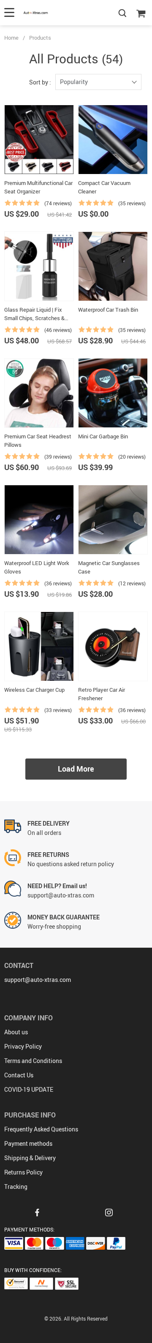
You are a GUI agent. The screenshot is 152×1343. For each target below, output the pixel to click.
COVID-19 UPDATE (28, 1089)
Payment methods (28, 1143)
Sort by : (40, 82)
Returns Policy (23, 1172)
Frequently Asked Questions (41, 1129)
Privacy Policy (23, 1046)
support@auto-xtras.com (37, 980)
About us (16, 1032)
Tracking (15, 1187)
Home (11, 37)
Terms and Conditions (33, 1061)
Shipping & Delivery (30, 1158)
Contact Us (18, 1075)
